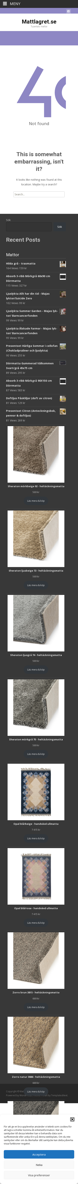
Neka (39, 1165)
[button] (72, 1119)
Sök (8, 220)
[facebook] (68, 12)
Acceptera (39, 1154)
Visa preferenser (39, 1175)
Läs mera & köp (36, 500)
